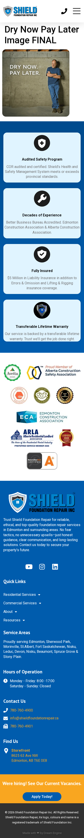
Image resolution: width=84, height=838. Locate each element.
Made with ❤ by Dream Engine (42, 833)
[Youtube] (29, 566)
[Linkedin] (55, 566)
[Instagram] (42, 566)
